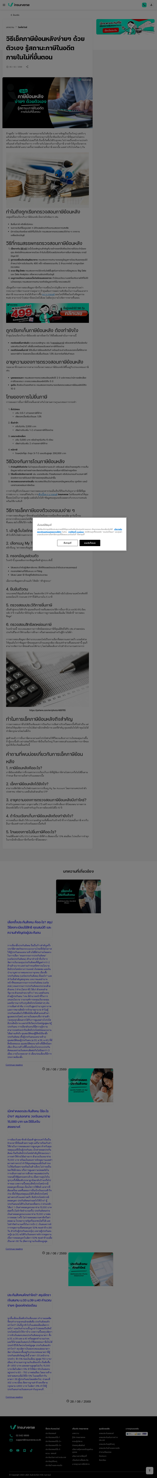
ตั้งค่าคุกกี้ (67, 543)
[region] (80, 534)
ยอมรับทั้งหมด (90, 543)
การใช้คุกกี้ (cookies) (76, 532)
